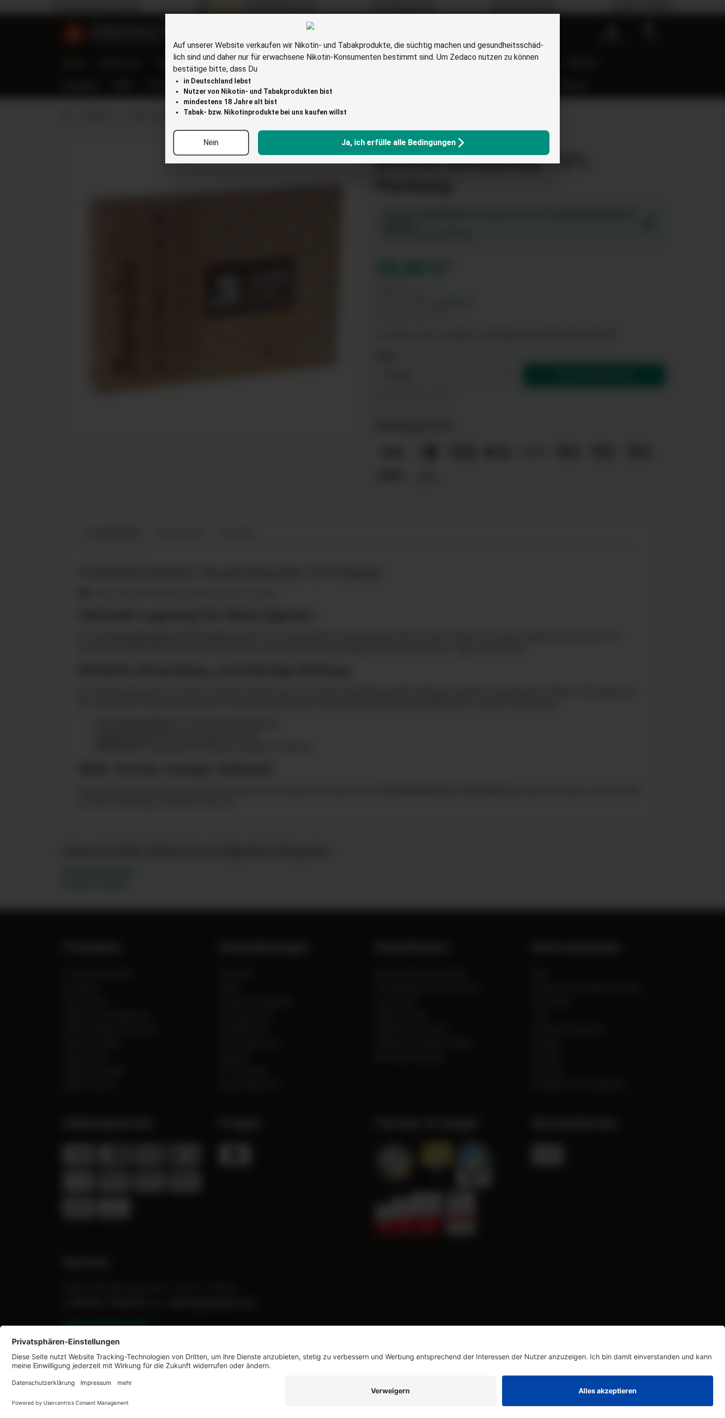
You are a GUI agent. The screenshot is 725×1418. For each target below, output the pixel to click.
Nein (210, 142)
